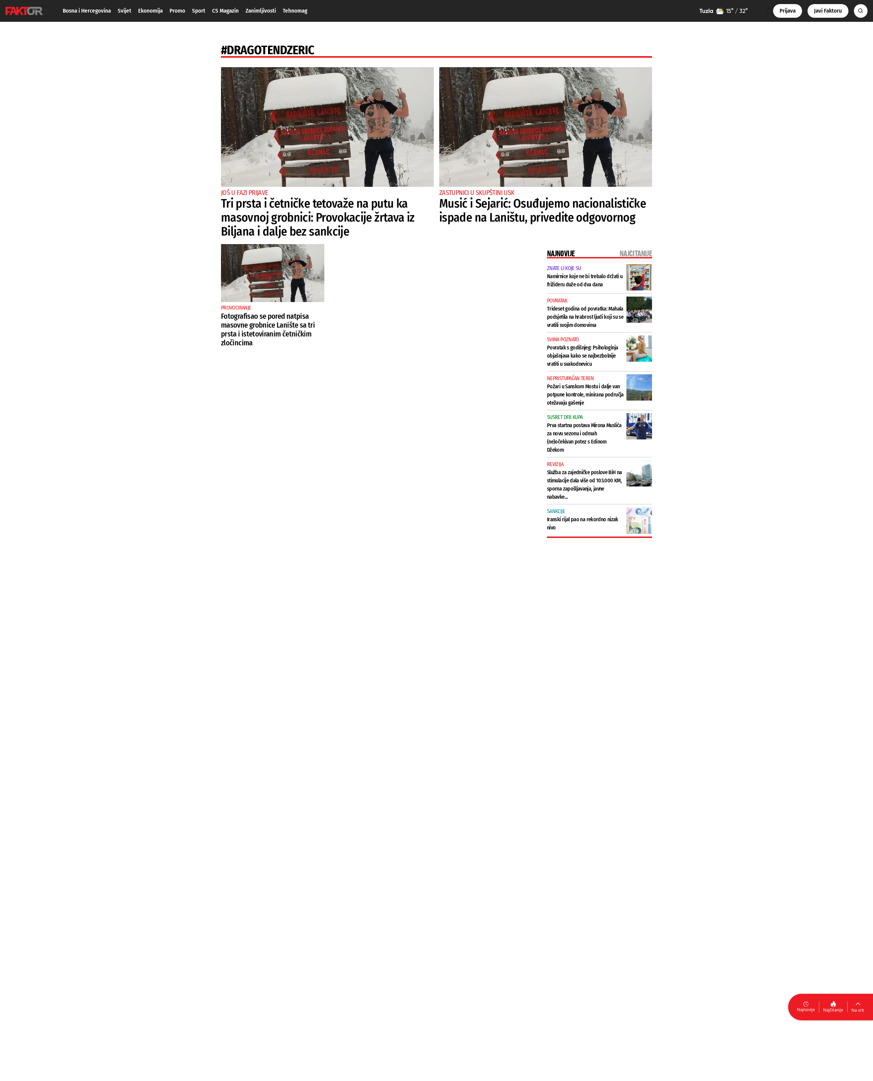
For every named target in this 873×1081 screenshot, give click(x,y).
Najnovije (806, 1009)
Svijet (124, 10)
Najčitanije (833, 1010)
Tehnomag (295, 10)
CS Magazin (225, 10)
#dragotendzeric (267, 50)
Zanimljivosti (261, 10)
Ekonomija (150, 10)
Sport (198, 10)
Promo (177, 10)
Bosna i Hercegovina (87, 10)
